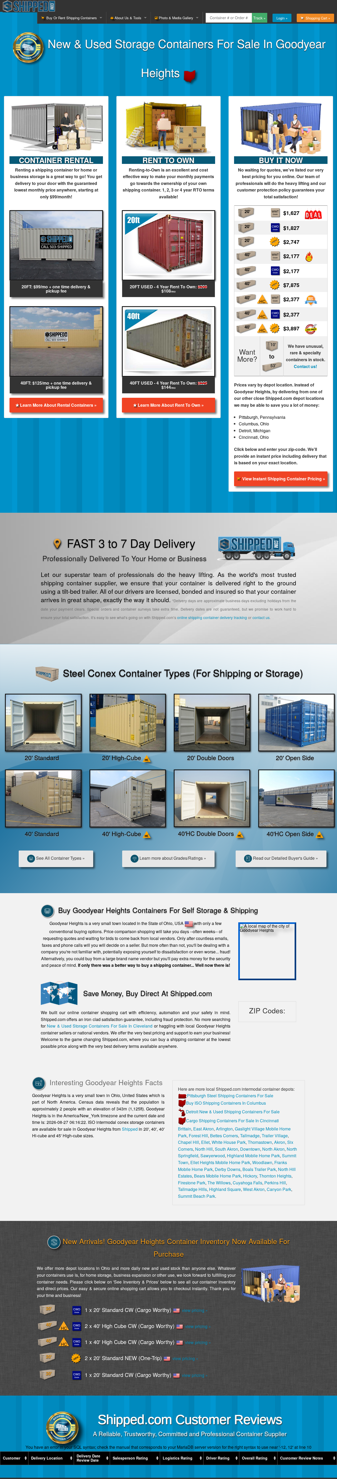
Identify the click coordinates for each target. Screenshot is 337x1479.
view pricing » (194, 1310)
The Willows (219, 1183)
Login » (282, 18)
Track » (259, 18)
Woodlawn (262, 1162)
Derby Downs (227, 1169)
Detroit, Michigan (254, 430)
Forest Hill (198, 1136)
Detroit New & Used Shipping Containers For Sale (233, 1112)
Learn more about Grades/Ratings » (172, 858)
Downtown (250, 1149)
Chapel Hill (188, 1142)
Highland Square (225, 1189)
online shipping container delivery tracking (212, 617)
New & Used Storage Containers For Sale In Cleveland (99, 1026)
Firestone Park (191, 1183)
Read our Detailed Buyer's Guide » (285, 858)
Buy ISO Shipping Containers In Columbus (226, 1103)
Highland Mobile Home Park (253, 1156)
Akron (279, 1142)
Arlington (224, 1129)
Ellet (205, 1142)
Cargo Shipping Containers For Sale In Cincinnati (232, 1121)
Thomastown (260, 1142)
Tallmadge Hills (192, 1189)
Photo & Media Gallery (175, 17)
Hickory (250, 1176)
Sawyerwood (212, 1156)
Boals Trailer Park (259, 1169)
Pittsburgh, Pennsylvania (262, 417)
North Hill (204, 1149)
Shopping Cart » (317, 18)
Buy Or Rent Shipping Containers (70, 17)
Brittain (184, 1129)
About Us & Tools (127, 17)
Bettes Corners (224, 1136)
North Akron (273, 1149)
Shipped (130, 1129)
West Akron (254, 1189)
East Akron (203, 1129)
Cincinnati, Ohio (254, 437)
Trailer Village (275, 1136)
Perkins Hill (275, 1183)
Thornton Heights (275, 1176)
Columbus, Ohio (254, 424)
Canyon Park (279, 1189)
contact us (261, 617)
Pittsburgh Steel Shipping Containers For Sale (230, 1096)
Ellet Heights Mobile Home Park (220, 1162)
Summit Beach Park (196, 1196)
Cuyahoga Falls (247, 1183)
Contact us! (305, 366)
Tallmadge (250, 1136)
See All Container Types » (60, 858)
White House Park (229, 1142)
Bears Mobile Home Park (217, 1176)
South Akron (226, 1149)
